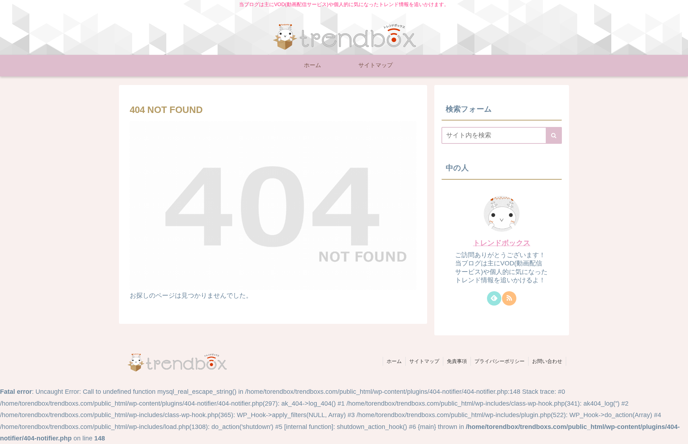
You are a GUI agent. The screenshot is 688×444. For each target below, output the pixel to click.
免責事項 (457, 361)
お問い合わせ (547, 361)
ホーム (394, 361)
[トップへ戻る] (677, 433)
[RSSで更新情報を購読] (509, 298)
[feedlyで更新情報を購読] (494, 298)
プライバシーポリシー (499, 361)
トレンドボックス (501, 243)
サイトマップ (424, 361)
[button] (554, 135)
